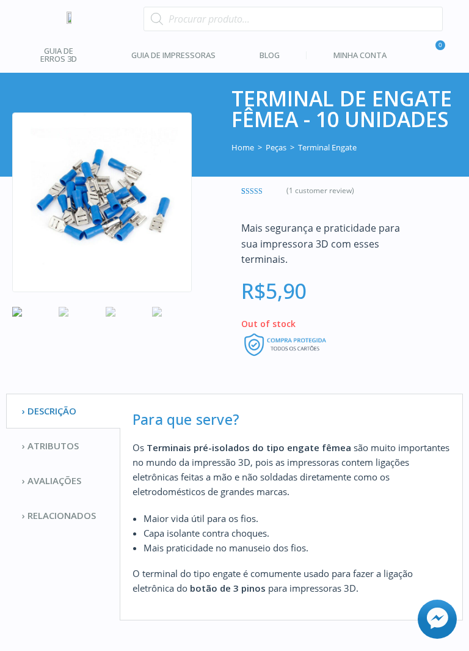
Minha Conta (360, 55)
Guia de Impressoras (173, 55)
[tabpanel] (291, 507)
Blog (270, 55)
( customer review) (320, 190)
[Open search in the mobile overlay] (293, 19)
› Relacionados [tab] (59, 515)
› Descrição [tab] (49, 411)
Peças (276, 147)
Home (242, 147)
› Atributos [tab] (50, 446)
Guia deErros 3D (58, 54)
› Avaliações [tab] (51, 480)
